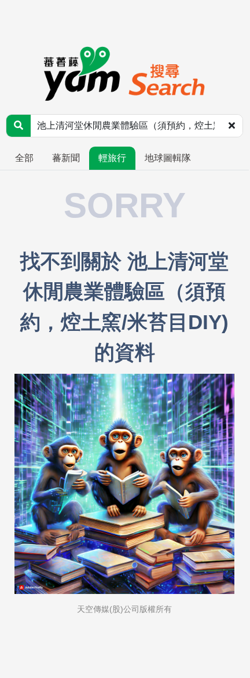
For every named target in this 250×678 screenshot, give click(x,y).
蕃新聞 (66, 158)
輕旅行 (112, 158)
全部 (24, 158)
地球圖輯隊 (168, 158)
